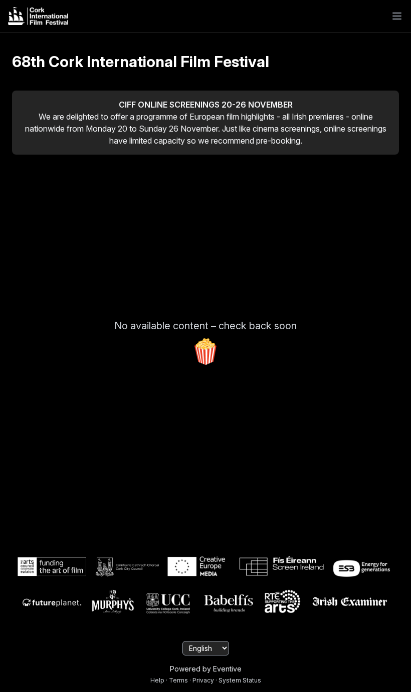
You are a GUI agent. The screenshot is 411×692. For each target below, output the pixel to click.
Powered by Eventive (206, 668)
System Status (240, 680)
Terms (178, 680)
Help (157, 680)
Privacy (203, 680)
